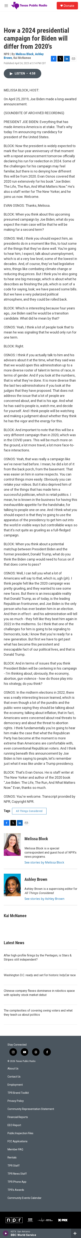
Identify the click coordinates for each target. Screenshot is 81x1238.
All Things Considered (29, 811)
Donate (69, 5)
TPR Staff (14, 1165)
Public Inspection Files (20, 1133)
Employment (15, 1084)
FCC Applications (18, 1141)
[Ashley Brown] (12, 885)
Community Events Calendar (24, 1198)
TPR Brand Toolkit (18, 1092)
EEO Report (14, 1125)
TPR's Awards (16, 1190)
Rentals (12, 1157)
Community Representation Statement (31, 1109)
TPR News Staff (17, 1173)
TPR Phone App (17, 1181)
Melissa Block (25, 54)
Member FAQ (15, 1149)
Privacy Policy (16, 1101)
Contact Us (14, 1076)
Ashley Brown (35, 879)
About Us (13, 1068)
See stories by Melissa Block (44, 862)
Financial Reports (18, 1117)
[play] (5, 1233)
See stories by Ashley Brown (44, 899)
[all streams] (76, 1233)
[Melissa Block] (12, 844)
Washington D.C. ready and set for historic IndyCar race (40, 975)
